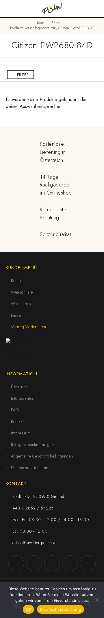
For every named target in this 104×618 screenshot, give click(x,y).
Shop (55, 22)
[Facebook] (16, 563)
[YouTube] (52, 563)
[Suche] (86, 9)
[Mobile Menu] (11, 8)
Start (40, 22)
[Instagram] (34, 563)
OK (28, 609)
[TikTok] (70, 563)
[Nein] (97, 600)
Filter (23, 74)
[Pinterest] (88, 563)
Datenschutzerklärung (60, 609)
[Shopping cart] (96, 8)
